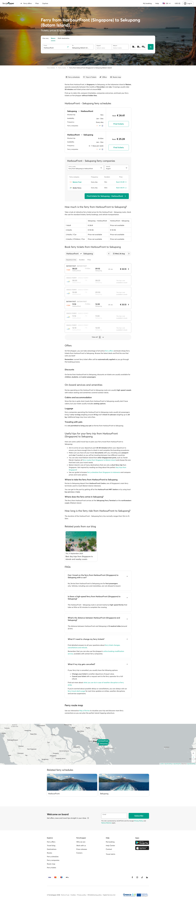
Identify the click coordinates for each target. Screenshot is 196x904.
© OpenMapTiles (176, 763)
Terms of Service (106, 823)
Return (53, 38)
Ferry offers (27, 3)
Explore (45, 3)
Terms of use (65, 895)
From (45, 45)
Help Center (110, 845)
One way (45, 38)
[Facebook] (132, 877)
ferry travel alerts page (76, 691)
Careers (79, 853)
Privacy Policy (138, 821)
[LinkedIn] (147, 877)
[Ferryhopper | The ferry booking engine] (8, 3)
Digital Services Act (109, 895)
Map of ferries (84, 711)
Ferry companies (53, 860)
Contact (109, 849)
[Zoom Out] (193, 761)
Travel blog (51, 845)
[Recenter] (193, 753)
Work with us (81, 845)
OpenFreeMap (168, 763)
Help (157, 3)
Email (104, 814)
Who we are (80, 842)
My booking (147, 3)
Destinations (51, 849)
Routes (49, 853)
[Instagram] (137, 877)
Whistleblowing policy (94, 895)
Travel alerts (110, 854)
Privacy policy (81, 895)
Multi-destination (63, 38)
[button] (81, 253)
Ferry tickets (51, 68)
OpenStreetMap (191, 763)
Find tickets (118, 124)
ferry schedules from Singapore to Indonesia (103, 472)
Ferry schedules (52, 857)
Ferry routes (62, 68)
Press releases (81, 849)
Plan (37, 3)
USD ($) (177, 3)
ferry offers (109, 351)
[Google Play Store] (142, 843)
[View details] (88, 818)
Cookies (73, 895)
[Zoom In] (193, 757)
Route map (51, 864)
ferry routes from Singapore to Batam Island (99, 460)
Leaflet (162, 763)
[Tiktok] (142, 877)
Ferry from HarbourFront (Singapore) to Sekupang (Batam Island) (90, 68)
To (73, 45)
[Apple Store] (142, 848)
